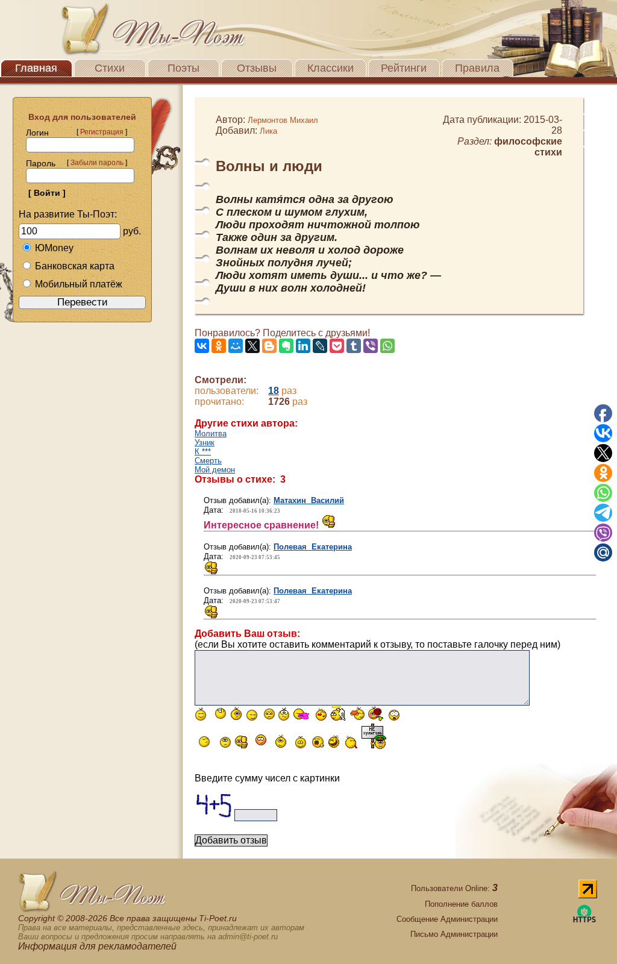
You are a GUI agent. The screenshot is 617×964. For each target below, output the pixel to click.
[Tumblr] (353, 346)
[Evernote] (286, 346)
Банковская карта (74, 266)
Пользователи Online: (454, 888)
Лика (268, 131)
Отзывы (257, 68)
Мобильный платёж (78, 284)
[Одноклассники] (218, 346)
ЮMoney (54, 248)
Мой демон (215, 469)
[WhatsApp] (387, 346)
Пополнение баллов (461, 904)
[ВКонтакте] (202, 346)
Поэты (183, 68)
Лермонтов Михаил (283, 120)
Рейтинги (404, 68)
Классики (330, 68)
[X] (252, 346)
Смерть (208, 460)
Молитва (211, 433)
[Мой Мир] (235, 346)
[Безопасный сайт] (584, 920)
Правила (477, 68)
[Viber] (370, 346)
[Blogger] (269, 346)
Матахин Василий (309, 500)
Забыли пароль (97, 162)
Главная (36, 68)
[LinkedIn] (303, 346)
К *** (203, 451)
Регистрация (102, 132)
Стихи (110, 68)
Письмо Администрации (454, 934)
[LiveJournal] (320, 346)
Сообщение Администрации (447, 919)
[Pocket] (337, 346)
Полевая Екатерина (313, 546)
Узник (205, 442)
